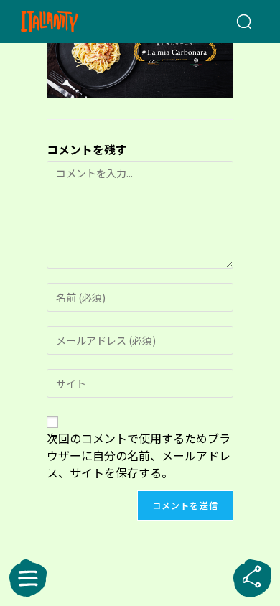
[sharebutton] (252, 578)
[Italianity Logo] (68, 21)
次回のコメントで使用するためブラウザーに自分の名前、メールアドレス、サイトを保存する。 (138, 455)
